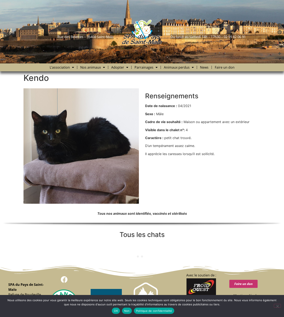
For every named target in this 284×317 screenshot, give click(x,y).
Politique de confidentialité (154, 310)
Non (127, 310)
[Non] (277, 306)
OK (116, 310)
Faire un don (225, 67)
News (204, 67)
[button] (64, 279)
